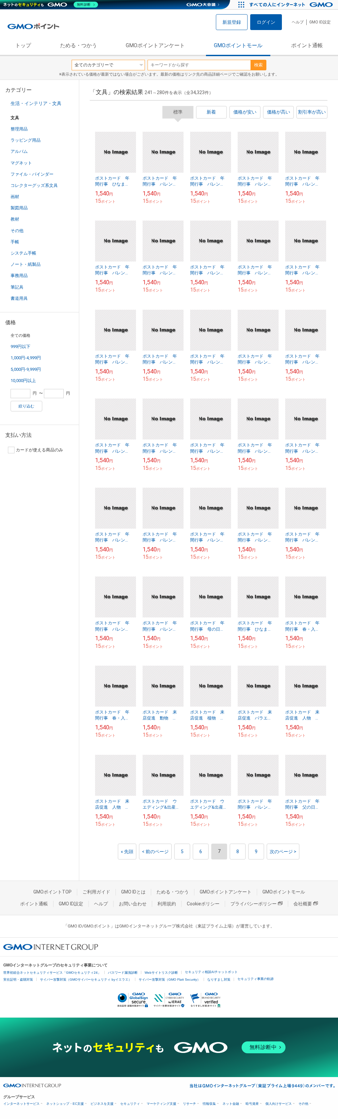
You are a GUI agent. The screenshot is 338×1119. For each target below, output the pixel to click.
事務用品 (19, 275)
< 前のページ (155, 851)
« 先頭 (127, 851)
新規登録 (231, 22)
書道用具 (19, 298)
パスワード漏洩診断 (123, 972)
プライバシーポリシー (253, 903)
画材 (15, 196)
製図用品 (19, 207)
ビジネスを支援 (102, 1103)
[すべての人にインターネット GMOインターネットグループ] (292, 4)
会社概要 (302, 903)
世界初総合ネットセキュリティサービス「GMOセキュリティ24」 (52, 972)
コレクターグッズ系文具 (34, 185)
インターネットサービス (21, 1103)
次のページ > (283, 851)
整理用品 (19, 128)
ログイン (266, 22)
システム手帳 (23, 253)
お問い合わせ (133, 903)
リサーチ (189, 1103)
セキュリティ (130, 1103)
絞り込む (26, 406)
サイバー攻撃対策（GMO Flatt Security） (169, 979)
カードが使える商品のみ (39, 449)
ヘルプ (298, 22)
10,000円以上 (23, 380)
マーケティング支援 (161, 1103)
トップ (23, 45)
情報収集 (209, 1103)
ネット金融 (230, 1103)
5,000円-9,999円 (26, 369)
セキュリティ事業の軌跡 (255, 979)
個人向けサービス (278, 1103)
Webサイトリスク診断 (161, 972)
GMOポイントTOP (52, 891)
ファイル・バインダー (32, 174)
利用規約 (166, 903)
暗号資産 (252, 1103)
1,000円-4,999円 (26, 357)
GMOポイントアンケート (155, 45)
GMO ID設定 (320, 22)
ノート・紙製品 (26, 264)
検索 (258, 64)
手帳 (15, 241)
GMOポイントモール (238, 45)
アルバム (19, 151)
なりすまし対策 (218, 979)
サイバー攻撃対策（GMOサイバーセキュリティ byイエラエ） (86, 979)
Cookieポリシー (203, 903)
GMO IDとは (133, 891)
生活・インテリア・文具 (36, 103)
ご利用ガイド (96, 891)
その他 (17, 230)
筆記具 (17, 287)
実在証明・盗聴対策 (18, 979)
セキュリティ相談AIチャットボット (211, 972)
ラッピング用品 (26, 140)
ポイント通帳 (307, 45)
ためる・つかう (78, 45)
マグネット (21, 162)
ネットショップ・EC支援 (65, 1103)
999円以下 (20, 346)
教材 (15, 219)
